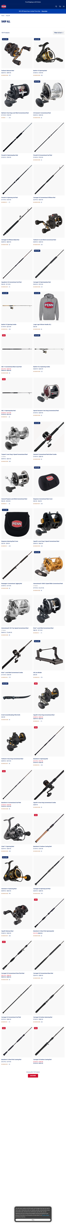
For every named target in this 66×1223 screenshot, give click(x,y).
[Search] (56, 6)
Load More (33, 1075)
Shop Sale (44, 11)
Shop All (8, 15)
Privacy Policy (45, 1215)
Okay (33, 1219)
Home (2, 15)
